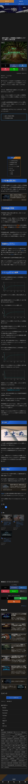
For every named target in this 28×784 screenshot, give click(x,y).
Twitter (2, 493)
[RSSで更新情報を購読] (14, 601)
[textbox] (14, 117)
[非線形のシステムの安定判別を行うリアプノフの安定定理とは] (18, 518)
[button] (22, 69)
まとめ (11, 168)
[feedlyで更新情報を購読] (20, 598)
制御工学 (4, 581)
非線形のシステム (13, 164)
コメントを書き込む (14, 697)
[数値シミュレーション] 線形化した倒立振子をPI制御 (7, 540)
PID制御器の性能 (13, 162)
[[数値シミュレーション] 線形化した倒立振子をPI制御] (6, 534)
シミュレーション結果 (14, 166)
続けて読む (12, 170)
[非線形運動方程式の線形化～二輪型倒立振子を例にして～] (6, 518)
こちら (22, 250)
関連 (12, 173)
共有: (12, 172)
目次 (12, 157)
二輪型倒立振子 (15, 581)
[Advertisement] (14, 23)
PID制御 (9, 581)
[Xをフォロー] (7, 598)
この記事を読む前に (14, 160)
